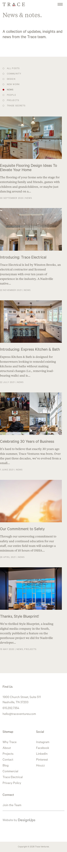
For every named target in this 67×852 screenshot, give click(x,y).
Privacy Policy (12, 783)
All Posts (13, 69)
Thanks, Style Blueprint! (19, 617)
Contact (8, 760)
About (7, 748)
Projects (13, 100)
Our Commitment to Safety (22, 529)
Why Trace (9, 742)
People (11, 95)
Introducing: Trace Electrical (23, 258)
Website (8, 820)
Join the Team (12, 805)
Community (14, 74)
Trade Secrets (16, 106)
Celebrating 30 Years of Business (27, 442)
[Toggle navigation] (60, 2)
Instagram (42, 742)
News (10, 90)
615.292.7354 (11, 708)
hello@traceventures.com (19, 714)
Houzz (40, 766)
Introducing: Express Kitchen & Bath (30, 350)
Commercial (10, 771)
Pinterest (42, 760)
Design (11, 79)
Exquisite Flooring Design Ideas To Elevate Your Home (28, 168)
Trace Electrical (13, 777)
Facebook (42, 748)
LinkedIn (42, 754)
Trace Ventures (42, 847)
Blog (6, 766)
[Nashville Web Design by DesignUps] (26, 820)
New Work (13, 84)
